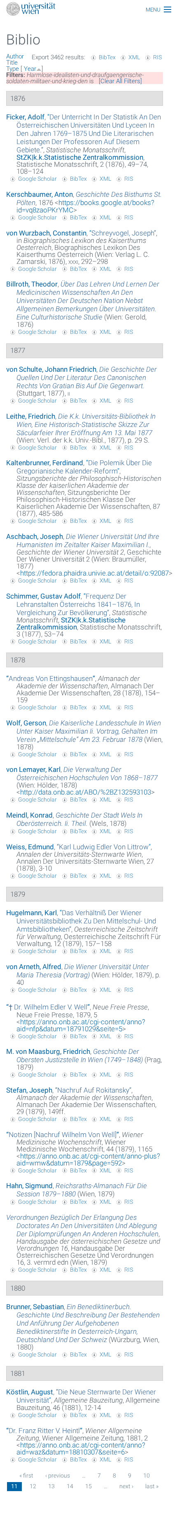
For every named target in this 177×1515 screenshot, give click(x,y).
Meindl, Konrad (29, 815)
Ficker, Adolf (25, 117)
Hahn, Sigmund (29, 1186)
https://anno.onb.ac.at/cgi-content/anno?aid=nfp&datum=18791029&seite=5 (80, 1025)
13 (51, 1486)
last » (151, 1486)
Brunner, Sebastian (35, 1307)
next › (126, 1486)
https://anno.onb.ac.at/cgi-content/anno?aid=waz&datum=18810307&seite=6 (80, 1448)
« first (26, 1475)
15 (88, 1486)
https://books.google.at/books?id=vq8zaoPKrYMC (85, 206)
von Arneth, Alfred (33, 967)
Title (12, 62)
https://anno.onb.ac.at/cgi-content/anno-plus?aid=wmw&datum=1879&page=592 (88, 1159)
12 (33, 1486)
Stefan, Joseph (29, 1090)
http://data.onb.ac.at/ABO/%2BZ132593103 (85, 792)
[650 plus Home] (88, 9)
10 (146, 1475)
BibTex (107, 57)
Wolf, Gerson (26, 723)
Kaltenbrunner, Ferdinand (44, 463)
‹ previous (57, 1475)
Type (12, 68)
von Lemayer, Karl (33, 769)
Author (15, 56)
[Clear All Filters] (120, 81)
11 (14, 1486)
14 (70, 1486)
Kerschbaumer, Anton (39, 194)
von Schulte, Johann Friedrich (51, 369)
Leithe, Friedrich (30, 416)
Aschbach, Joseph (34, 536)
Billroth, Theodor (32, 284)
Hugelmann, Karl (31, 913)
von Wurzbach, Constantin (46, 233)
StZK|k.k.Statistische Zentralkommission (79, 157)
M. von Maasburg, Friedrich (48, 1051)
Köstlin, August (29, 1392)
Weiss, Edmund (30, 847)
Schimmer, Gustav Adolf (43, 596)
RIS (157, 57)
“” (88, 133)
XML (134, 57)
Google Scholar (37, 178)
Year (30, 68)
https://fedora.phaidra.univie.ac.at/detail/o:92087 (94, 573)
